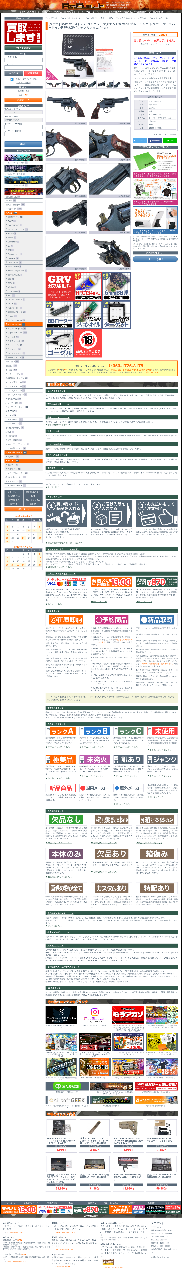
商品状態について (56, 810)
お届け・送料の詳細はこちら (16, 1261)
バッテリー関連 (13, 402)
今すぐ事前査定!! (23, 47)
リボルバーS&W (15, 324)
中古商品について (56, 707)
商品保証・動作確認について (61, 913)
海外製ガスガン (15, 357)
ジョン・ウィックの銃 (16, 162)
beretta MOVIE (14, 274)
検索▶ (23, 144)
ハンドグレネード (16, 353)
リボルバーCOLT (16, 320)
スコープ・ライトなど (16, 407)
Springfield (12, 241)
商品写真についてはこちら (60, 842)
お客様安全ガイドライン (59, 424)
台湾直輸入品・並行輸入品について (64, 966)
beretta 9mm (14, 262)
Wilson (11, 237)
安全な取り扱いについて (59, 417)
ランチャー (13, 349)
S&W (10, 283)
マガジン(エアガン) (15, 390)
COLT (11, 221)
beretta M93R (14, 266)
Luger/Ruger (13, 291)
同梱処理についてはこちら (60, 567)
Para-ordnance (14, 254)
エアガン (11, 369)
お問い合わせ (23, 509)
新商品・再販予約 (14, 204)
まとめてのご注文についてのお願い (64, 549)
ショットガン (14, 345)
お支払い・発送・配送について (62, 573)
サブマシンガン (15, 340)
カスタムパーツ (13, 419)
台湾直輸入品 (12, 196)
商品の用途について (57, 390)
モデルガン (12, 361)
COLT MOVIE (14, 225)
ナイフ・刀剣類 (13, 440)
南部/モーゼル (14, 307)
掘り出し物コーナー (15, 477)
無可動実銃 (11, 435)
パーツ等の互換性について (60, 444)
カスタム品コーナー (15, 452)
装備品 (9, 431)
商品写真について (56, 468)
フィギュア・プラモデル (16, 444)
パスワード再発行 (24, 82)
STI (10, 250)
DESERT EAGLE (15, 299)
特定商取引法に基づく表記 (114, 1267)
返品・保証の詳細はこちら (64, 1249)
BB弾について (54, 987)
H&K (11, 295)
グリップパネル (13, 423)
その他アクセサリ (14, 427)
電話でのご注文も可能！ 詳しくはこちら (66, 542)
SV (9, 245)
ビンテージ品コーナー (16, 473)
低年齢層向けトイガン (16, 378)
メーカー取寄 (13, 208)
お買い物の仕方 (55, 496)
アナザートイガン (13, 374)
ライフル (12, 336)
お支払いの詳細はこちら (15, 1232)
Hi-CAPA (12, 258)
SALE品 (10, 200)
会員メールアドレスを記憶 (26, 79)
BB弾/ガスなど (13, 398)
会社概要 (33, 504)
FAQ (33, 496)
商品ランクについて (57, 723)
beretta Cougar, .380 (16, 270)
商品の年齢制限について (59, 404)
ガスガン (11, 212)
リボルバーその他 (16, 328)
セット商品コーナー (15, 448)
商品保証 (13, 504)
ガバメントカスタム (17, 229)
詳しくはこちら (152, 372)
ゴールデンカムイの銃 (16, 185)
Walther (11, 287)
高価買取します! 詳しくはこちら (155, 44)
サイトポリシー (55, 487)
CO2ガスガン (14, 217)
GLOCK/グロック (16, 312)
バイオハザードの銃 (14, 174)
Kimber (11, 233)
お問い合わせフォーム (62, 1266)
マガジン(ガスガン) (15, 386)
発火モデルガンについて (59, 932)
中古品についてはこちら (59, 747)
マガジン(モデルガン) (15, 394)
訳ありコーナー (13, 481)
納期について (54, 610)
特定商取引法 (14, 500)
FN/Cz (11, 303)
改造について (54, 431)
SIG (10, 279)
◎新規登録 (33, 73)
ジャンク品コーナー (15, 485)
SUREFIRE (11, 411)
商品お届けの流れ (33, 500)
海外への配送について (58, 454)
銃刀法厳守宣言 (14, 496)
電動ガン (11, 365)
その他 (11, 316)
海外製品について (56, 945)
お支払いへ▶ (23, 99)
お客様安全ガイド (33, 491)
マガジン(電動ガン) (15, 382)
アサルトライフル (17, 332)
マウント (10, 415)
